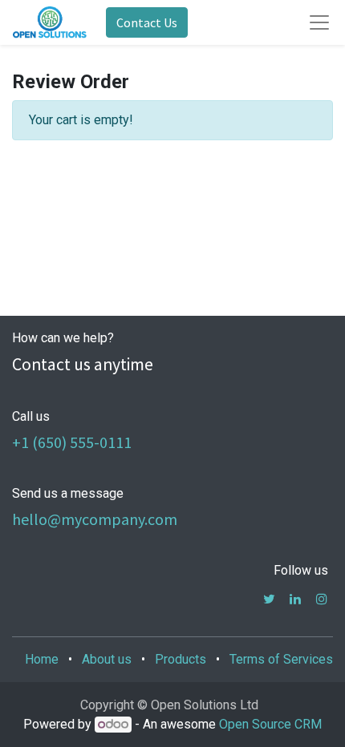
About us (107, 659)
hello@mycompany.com (94, 519)
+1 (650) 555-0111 (72, 442)
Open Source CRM (270, 724)
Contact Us (146, 22)
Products (180, 659)
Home (42, 659)
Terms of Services (281, 659)
